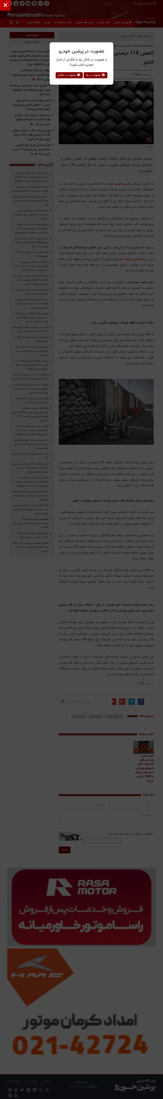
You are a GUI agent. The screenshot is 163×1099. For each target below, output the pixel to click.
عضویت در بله (94, 75)
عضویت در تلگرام (67, 75)
